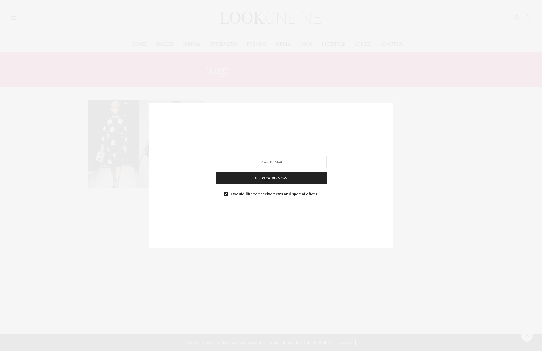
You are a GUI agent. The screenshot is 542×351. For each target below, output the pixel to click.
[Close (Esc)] (268, 179)
